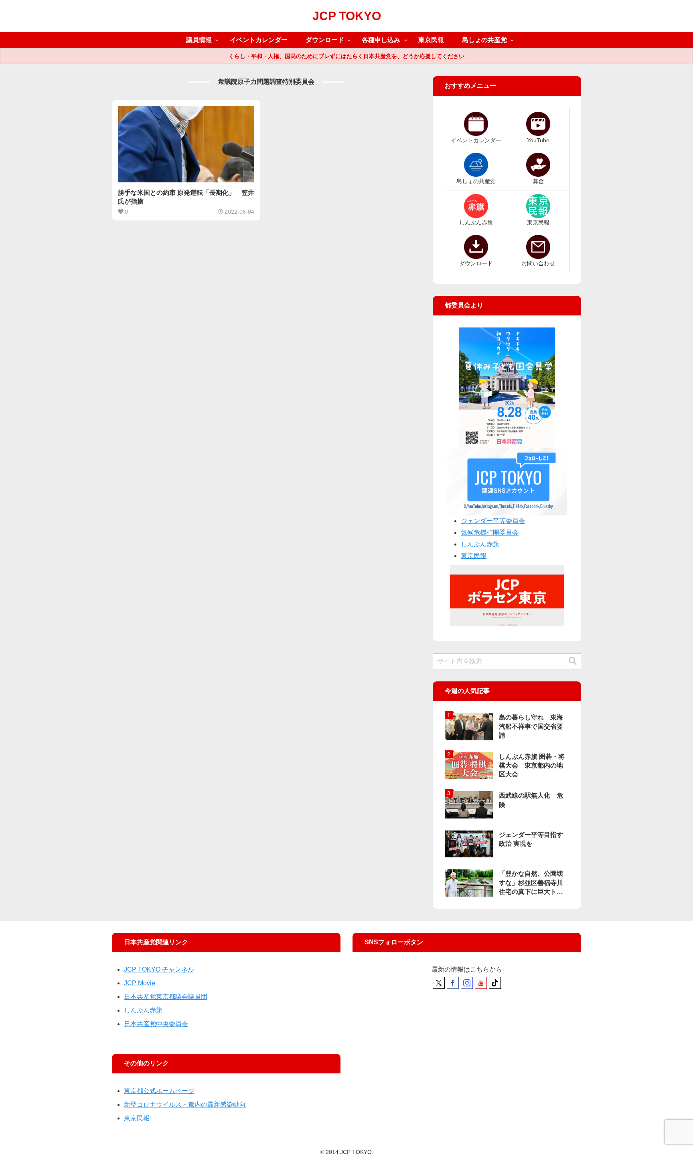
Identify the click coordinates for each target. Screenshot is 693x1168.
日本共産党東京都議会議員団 (165, 996)
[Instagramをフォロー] (467, 983)
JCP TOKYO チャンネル (159, 969)
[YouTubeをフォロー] (481, 983)
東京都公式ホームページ (159, 1090)
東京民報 (473, 555)
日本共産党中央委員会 (156, 1023)
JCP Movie (139, 983)
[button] (572, 661)
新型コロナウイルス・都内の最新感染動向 (185, 1104)
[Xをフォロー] (439, 983)
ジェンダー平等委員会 (493, 520)
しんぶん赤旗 (480, 544)
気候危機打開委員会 (490, 532)
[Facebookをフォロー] (453, 983)
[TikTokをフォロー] (495, 983)
